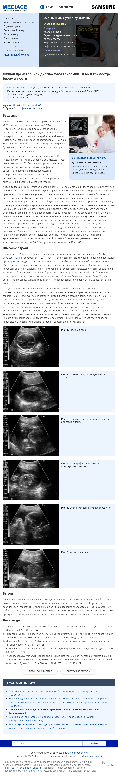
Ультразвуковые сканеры (19, 22)
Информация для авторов (58, 42)
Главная (8, 18)
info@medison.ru (78, 752)
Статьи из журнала (55, 23)
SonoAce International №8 (27, 105)
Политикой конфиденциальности (22, 767)
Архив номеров (52, 31)
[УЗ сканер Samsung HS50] (92, 151)
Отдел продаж (12, 26)
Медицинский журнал (17, 54)
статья (39, 670)
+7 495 (59, 7)
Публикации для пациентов (59, 54)
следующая (78, 670)
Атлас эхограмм (13, 50)
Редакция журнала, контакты (60, 35)
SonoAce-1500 (11, 257)
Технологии (10, 46)
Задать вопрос (12, 34)
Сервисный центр (14, 30)
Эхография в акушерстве (28, 108)
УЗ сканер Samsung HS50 (89, 157)
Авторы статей (52, 39)
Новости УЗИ (11, 42)
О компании (11, 38)
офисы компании (91, 756)
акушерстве (103, 641)
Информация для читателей (59, 46)
